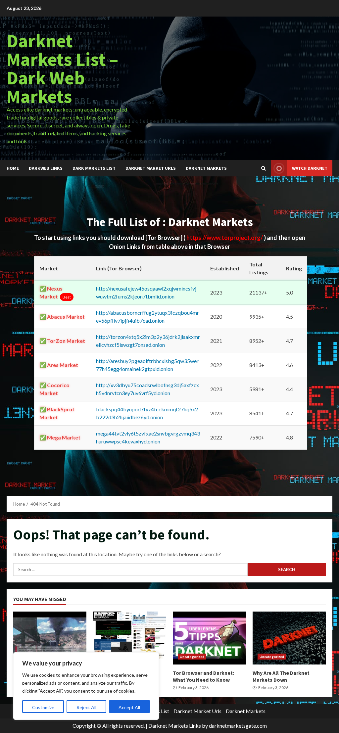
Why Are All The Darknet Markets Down (289, 638)
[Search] (263, 168)
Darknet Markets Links (174, 725)
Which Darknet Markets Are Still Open (49, 638)
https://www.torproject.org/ (225, 237)
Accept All (129, 707)
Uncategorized (192, 657)
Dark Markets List (94, 168)
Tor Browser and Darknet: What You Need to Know (209, 638)
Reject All (86, 707)
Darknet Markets (206, 168)
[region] (86, 686)
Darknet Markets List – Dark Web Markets (62, 68)
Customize (43, 707)
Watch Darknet (309, 168)
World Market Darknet (129, 638)
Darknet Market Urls (150, 168)
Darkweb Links (46, 168)
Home (13, 168)
